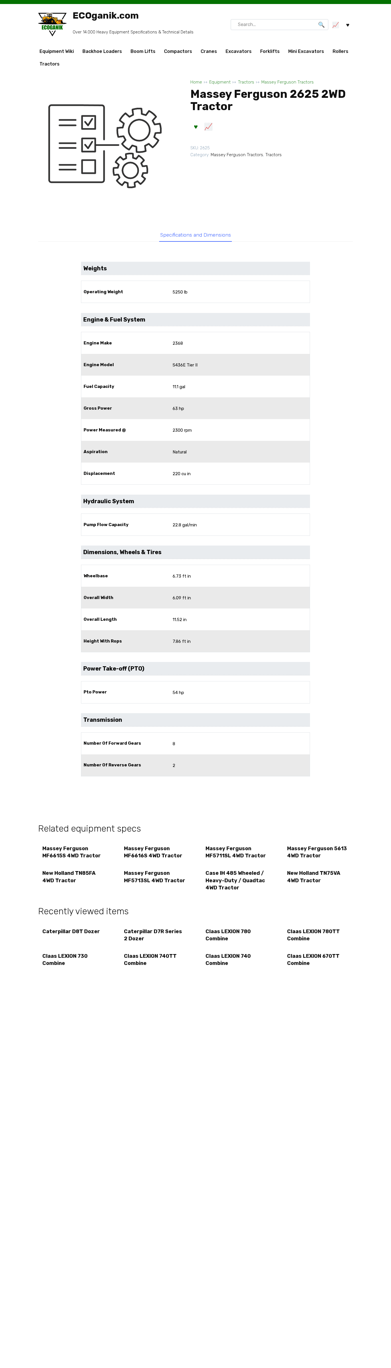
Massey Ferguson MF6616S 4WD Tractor (153, 852)
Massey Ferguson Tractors (287, 82)
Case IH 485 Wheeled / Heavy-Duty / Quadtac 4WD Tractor (235, 880)
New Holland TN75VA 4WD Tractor (313, 876)
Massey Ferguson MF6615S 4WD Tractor (71, 852)
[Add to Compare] (208, 126)
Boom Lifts (143, 51)
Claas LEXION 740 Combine (228, 959)
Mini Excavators (306, 51)
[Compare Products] (335, 24)
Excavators (239, 51)
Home (196, 82)
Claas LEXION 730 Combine (65, 959)
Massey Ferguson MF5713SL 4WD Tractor (154, 876)
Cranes (209, 51)
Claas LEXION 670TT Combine (313, 959)
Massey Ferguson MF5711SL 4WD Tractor (236, 852)
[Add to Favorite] (195, 126)
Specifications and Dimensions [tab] (195, 235)
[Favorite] (348, 24)
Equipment (220, 82)
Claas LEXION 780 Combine (228, 935)
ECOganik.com (106, 15)
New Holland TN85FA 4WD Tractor (69, 876)
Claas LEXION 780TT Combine (313, 935)
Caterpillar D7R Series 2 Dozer (153, 935)
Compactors (178, 51)
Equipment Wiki (57, 51)
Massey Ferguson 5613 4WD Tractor (317, 852)
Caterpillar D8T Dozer (71, 931)
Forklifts (270, 51)
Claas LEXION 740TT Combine (150, 959)
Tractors (50, 64)
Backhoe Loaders (102, 51)
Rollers (340, 51)
